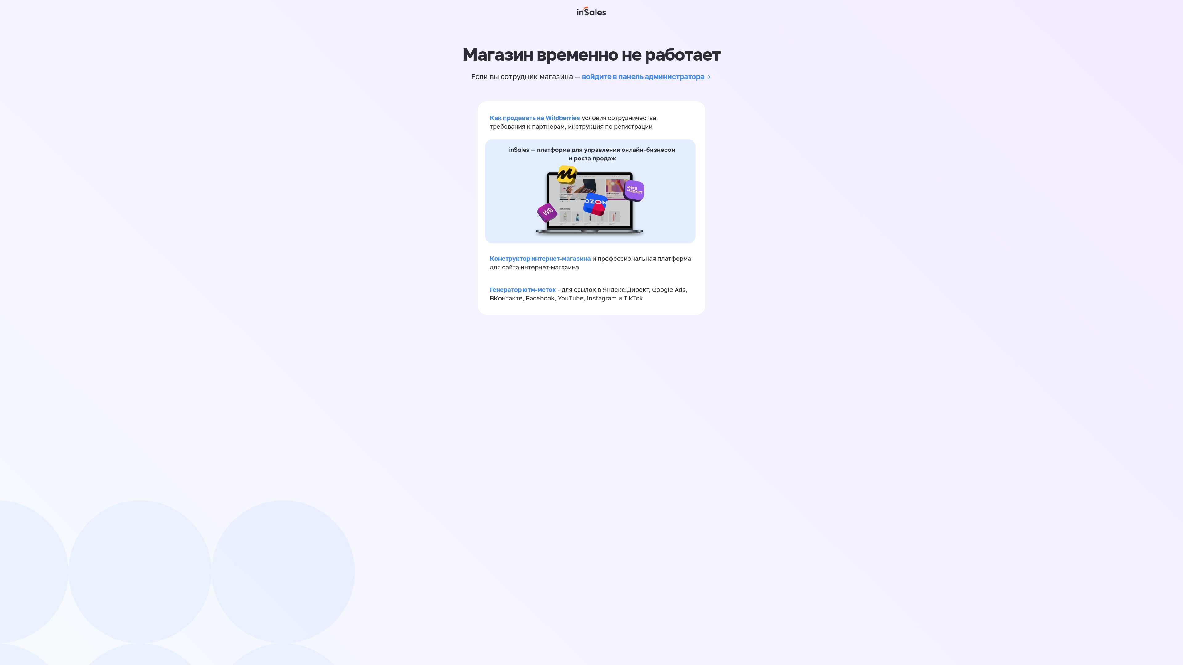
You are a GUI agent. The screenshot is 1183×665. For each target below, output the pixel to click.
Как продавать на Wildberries (535, 117)
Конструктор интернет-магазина (540, 258)
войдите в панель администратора (643, 76)
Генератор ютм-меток (523, 289)
